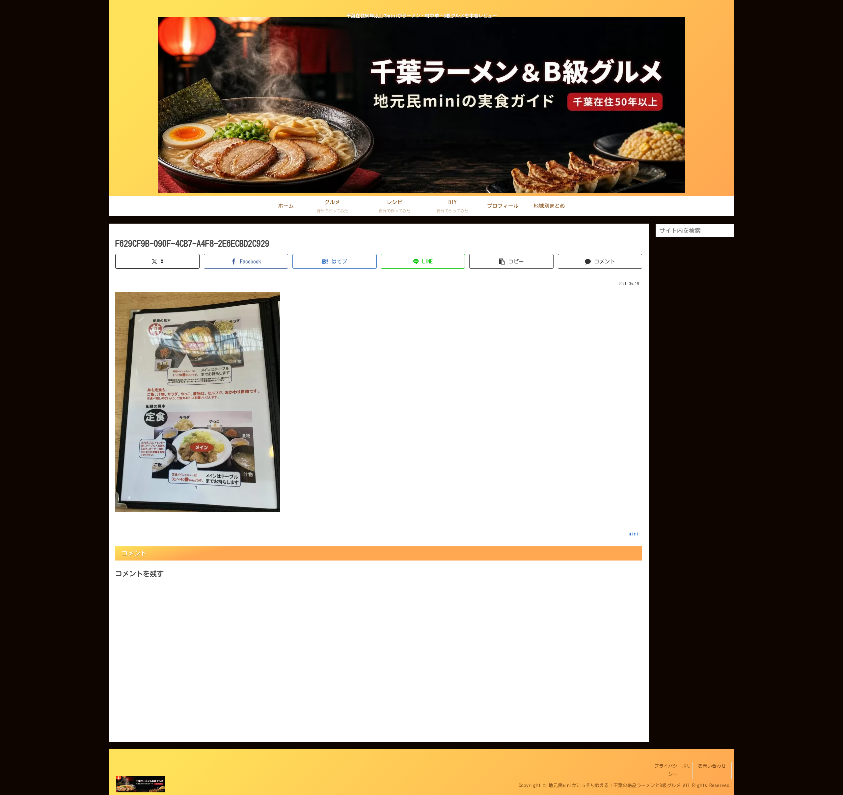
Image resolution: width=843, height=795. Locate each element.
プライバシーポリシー (672, 770)
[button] (511, 261)
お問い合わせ (712, 766)
